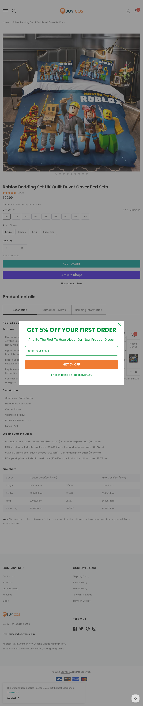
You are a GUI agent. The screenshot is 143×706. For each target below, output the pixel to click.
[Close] (119, 325)
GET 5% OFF (71, 364)
